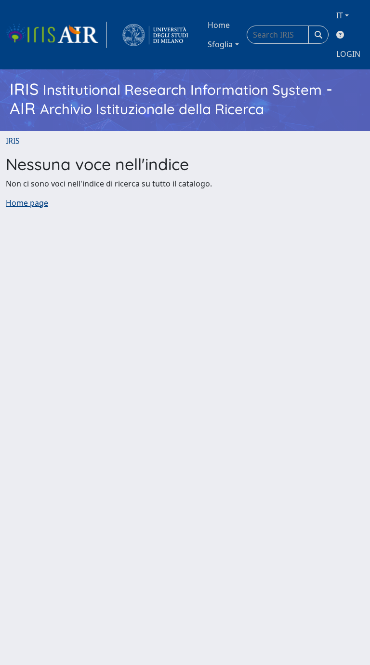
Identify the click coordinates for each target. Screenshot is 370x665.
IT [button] (339, 15)
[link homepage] (56, 35)
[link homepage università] (155, 35)
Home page (27, 203)
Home (219, 25)
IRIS (13, 140)
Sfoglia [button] (220, 44)
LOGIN (348, 54)
